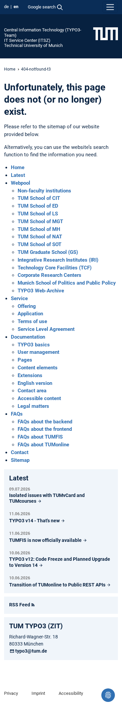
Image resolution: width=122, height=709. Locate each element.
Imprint (38, 693)
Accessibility (71, 693)
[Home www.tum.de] (105, 33)
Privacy (11, 693)
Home (9, 69)
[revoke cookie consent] (108, 695)
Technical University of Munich (33, 45)
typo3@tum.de (31, 651)
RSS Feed (19, 604)
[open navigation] (110, 7)
